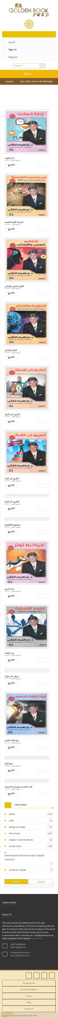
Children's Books (17, 869)
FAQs (29, 1002)
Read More (25, 131)
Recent (16, 881)
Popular (41, 881)
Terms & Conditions (28, 989)
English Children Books (21, 839)
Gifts (11, 820)
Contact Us (29, 1009)
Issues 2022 (15, 846)
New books (14, 833)
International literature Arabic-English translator (25, 857)
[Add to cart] (47, 165)
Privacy (29, 996)
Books (12, 814)
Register (13, 57)
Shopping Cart (29, 983)
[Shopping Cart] (29, 34)
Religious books (17, 827)
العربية (11, 42)
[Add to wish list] (41, 165)
